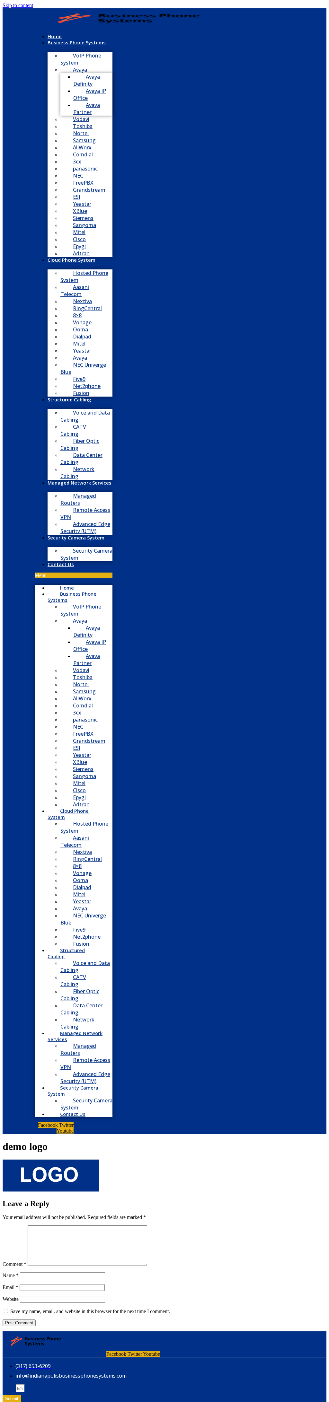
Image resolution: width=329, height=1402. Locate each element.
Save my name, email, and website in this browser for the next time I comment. (90, 1311)
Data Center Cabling (81, 458)
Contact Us (61, 564)
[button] (73, 575)
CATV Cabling (73, 430)
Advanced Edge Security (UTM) (85, 528)
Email (10, 1287)
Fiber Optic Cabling (79, 444)
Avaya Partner (86, 108)
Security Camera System (76, 537)
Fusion (81, 393)
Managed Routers (78, 499)
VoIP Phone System (80, 59)
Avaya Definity (86, 80)
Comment (14, 1264)
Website (11, 1299)
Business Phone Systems (77, 42)
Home (55, 36)
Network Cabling (77, 473)
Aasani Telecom (74, 291)
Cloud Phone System (71, 260)
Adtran (81, 253)
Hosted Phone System (84, 276)
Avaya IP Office (89, 94)
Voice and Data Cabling (85, 416)
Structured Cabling (69, 399)
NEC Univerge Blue (83, 368)
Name (11, 1275)
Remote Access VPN (85, 513)
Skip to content (18, 5)
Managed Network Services (79, 482)
